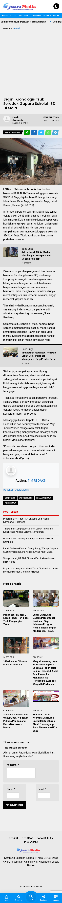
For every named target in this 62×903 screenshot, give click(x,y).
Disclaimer (31, 841)
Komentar (13, 764)
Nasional (24, 15)
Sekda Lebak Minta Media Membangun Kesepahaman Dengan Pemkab (36, 255)
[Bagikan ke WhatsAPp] (48, 132)
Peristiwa (54, 117)
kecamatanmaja (43, 498)
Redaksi (14, 838)
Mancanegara (51, 15)
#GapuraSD (10, 498)
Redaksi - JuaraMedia (16, 489)
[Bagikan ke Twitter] (41, 132)
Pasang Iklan (45, 838)
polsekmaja (10, 503)
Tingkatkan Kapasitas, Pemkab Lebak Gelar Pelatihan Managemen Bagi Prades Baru (38, 355)
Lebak (17, 28)
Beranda (7, 28)
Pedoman (27, 838)
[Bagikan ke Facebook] (34, 132)
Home (5, 15)
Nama (11, 789)
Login (13, 15)
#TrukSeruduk (25, 498)
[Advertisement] (31, 63)
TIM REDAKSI (37, 480)
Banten (37, 15)
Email (42, 789)
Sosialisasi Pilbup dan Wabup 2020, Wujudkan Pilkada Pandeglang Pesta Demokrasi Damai (15, 721)
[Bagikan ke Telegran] (55, 132)
